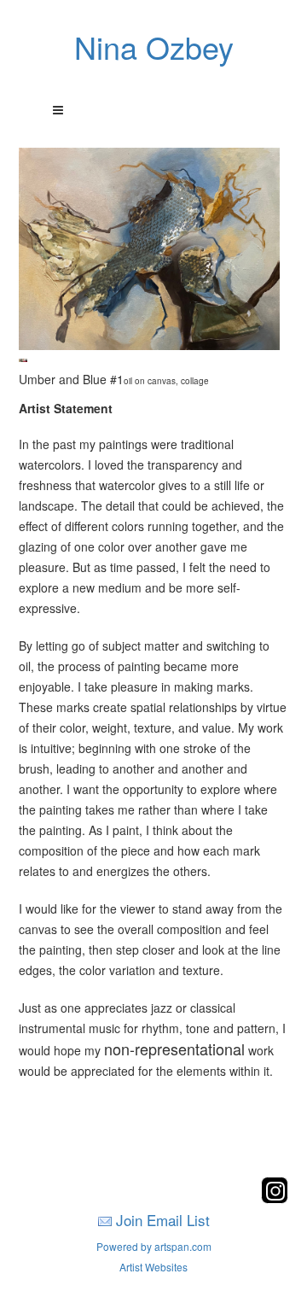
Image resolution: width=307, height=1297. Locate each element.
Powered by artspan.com (153, 1246)
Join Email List (163, 1219)
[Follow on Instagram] (274, 1198)
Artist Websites (153, 1266)
